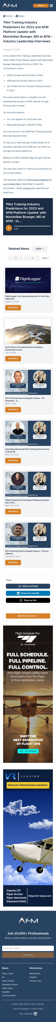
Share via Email (30, 586)
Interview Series (9, 995)
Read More (13, 308)
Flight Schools (8, 981)
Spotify (6, 162)
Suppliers (6, 992)
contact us (28, 188)
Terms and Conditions (37, 168)
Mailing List (8, 157)
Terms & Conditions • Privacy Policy (28, 1009)
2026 (38, 249)
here (24, 135)
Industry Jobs (35, 981)
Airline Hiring (7, 988)
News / (21, 16)
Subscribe (28, 955)
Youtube (15, 162)
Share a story (7, 973)
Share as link (30, 600)
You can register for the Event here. (24, 119)
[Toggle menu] (51, 5)
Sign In (41, 6)
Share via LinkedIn (30, 593)
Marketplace (35, 973)
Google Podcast (42, 157)
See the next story (26, 616)
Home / (9, 16)
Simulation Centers (10, 984)
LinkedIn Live (35, 97)
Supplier (33, 977)
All (3, 977)
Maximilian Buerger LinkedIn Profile (24, 124)
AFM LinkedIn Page (24, 157)
